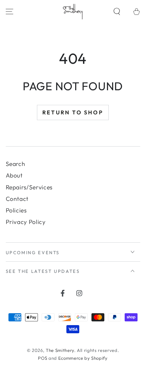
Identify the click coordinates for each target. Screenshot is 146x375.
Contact (17, 199)
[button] (117, 11)
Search (15, 164)
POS (42, 358)
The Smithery (60, 350)
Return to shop (72, 112)
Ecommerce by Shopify (83, 358)
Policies (16, 210)
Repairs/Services (29, 187)
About (14, 175)
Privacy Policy (26, 222)
